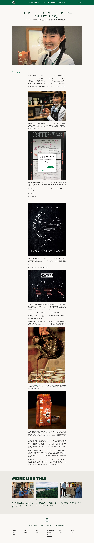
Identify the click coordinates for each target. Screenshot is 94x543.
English (13, 532)
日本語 (72, 532)
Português (49, 536)
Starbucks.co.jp (32, 525)
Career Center (49, 525)
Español (49, 534)
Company (41, 525)
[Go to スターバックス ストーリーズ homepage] (13, 2)
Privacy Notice (42, 170)
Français (13, 534)
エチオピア (38, 385)
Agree (51, 167)
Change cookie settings (43, 167)
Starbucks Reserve (60, 525)
